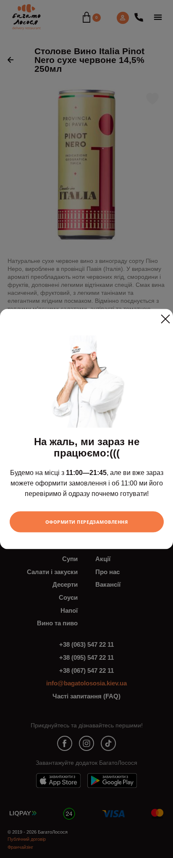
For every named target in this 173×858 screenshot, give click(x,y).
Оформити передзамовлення (86, 521)
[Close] (165, 315)
